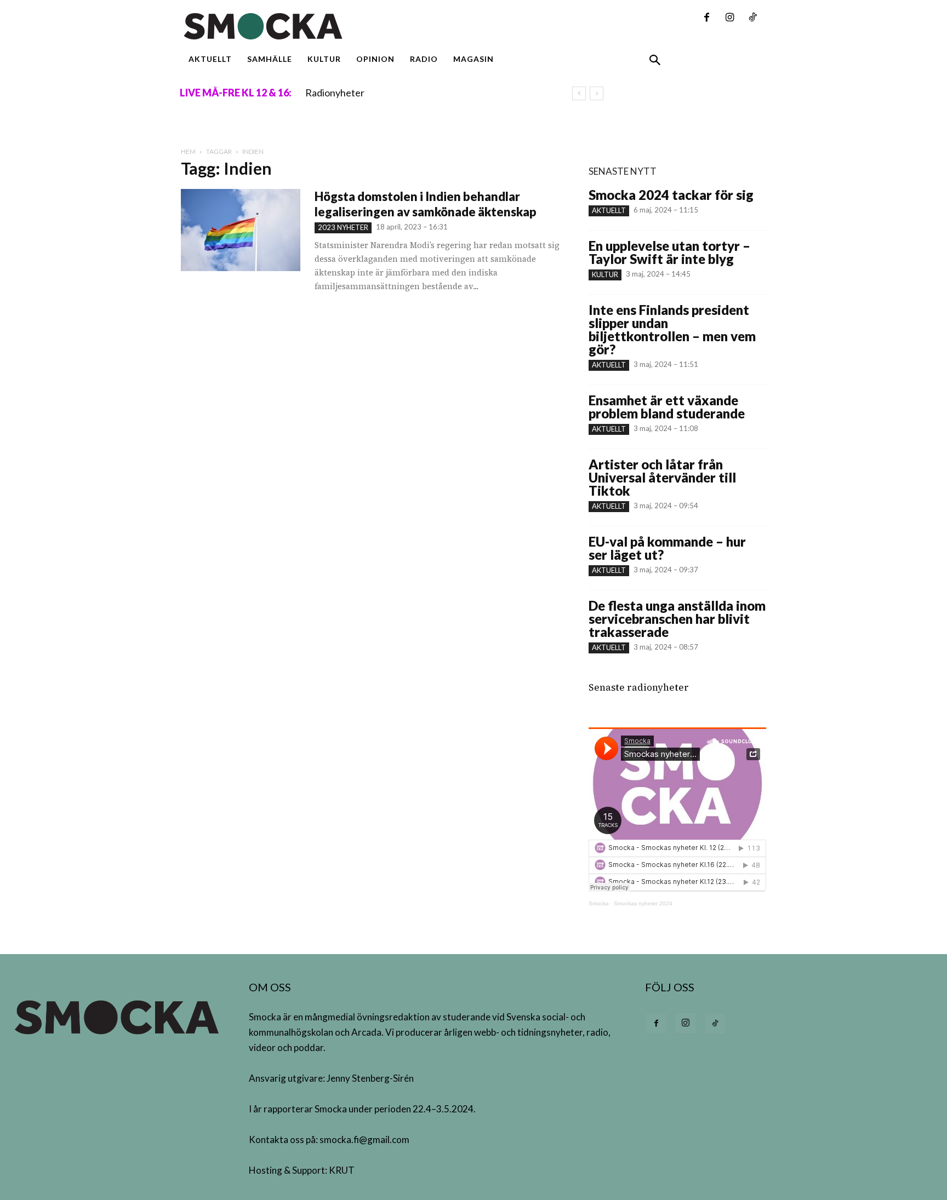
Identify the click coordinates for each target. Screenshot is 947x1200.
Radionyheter (334, 93)
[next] (596, 93)
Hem (188, 151)
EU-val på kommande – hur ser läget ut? (667, 547)
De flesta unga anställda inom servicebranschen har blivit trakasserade (677, 619)
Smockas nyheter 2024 (643, 903)
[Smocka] (371, 26)
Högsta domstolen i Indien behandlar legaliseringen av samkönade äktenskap (426, 204)
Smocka (599, 903)
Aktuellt (609, 210)
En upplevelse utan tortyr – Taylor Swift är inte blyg (669, 252)
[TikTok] (752, 18)
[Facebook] (706, 18)
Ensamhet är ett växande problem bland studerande (667, 406)
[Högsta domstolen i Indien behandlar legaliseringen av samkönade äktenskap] (240, 230)
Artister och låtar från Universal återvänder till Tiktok (662, 477)
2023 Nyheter (343, 227)
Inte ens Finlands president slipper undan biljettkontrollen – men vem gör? (672, 329)
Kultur (605, 274)
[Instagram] (729, 18)
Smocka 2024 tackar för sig (671, 195)
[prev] (579, 93)
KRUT (342, 1170)
